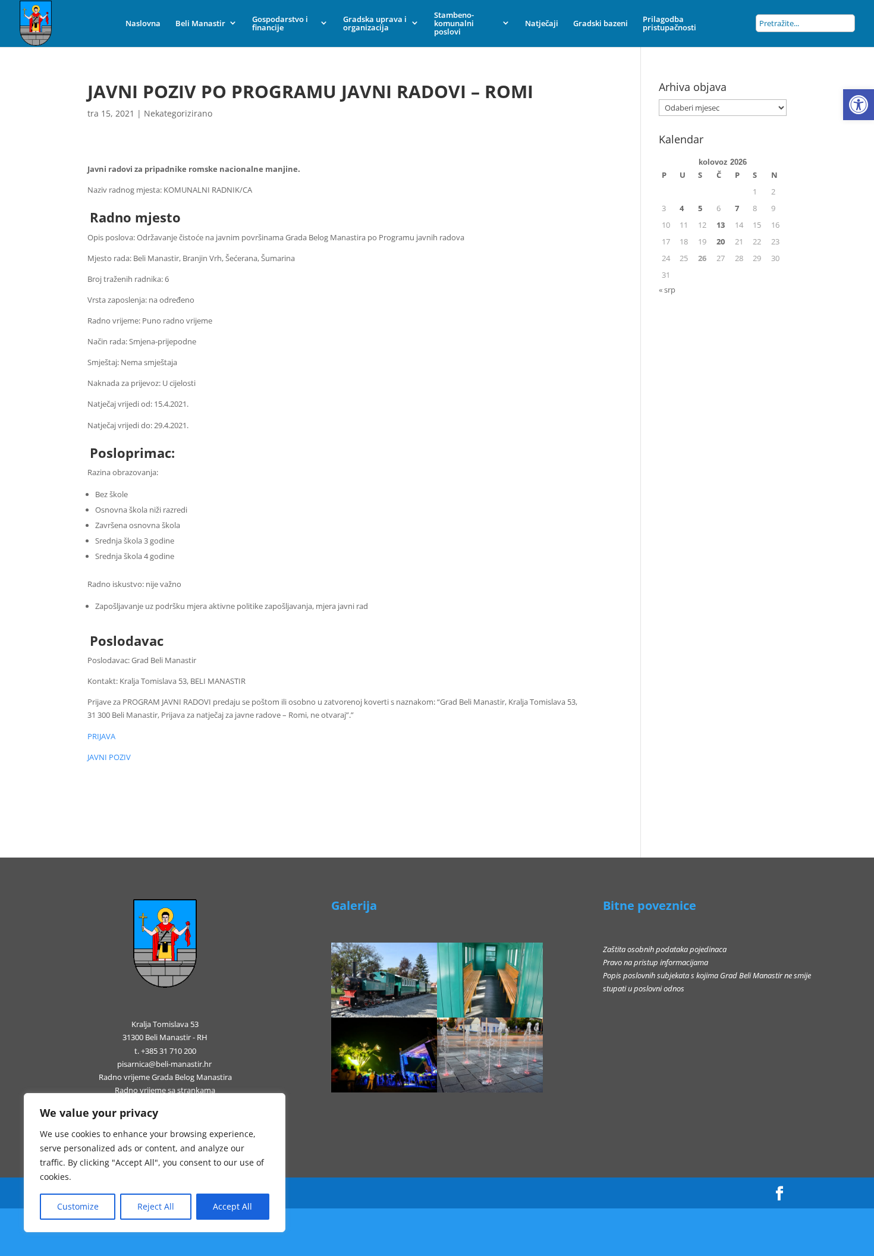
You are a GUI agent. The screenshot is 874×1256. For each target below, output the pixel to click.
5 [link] (700, 208)
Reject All (155, 1206)
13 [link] (720, 224)
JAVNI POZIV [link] (109, 757)
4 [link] (682, 208)
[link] (858, 104)
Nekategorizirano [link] (178, 113)
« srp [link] (667, 289)
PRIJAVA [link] (101, 736)
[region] (154, 1162)
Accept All (232, 1206)
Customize (78, 1206)
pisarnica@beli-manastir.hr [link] (164, 1064)
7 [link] (737, 208)
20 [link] (720, 241)
